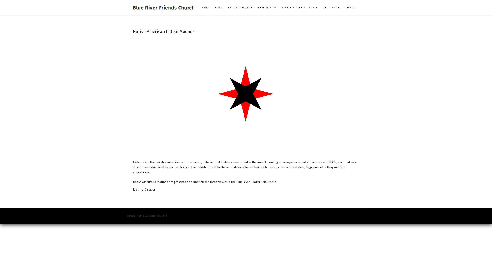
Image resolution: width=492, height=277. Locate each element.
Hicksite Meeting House (300, 7)
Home (205, 7)
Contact (352, 7)
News (218, 7)
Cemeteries (331, 7)
